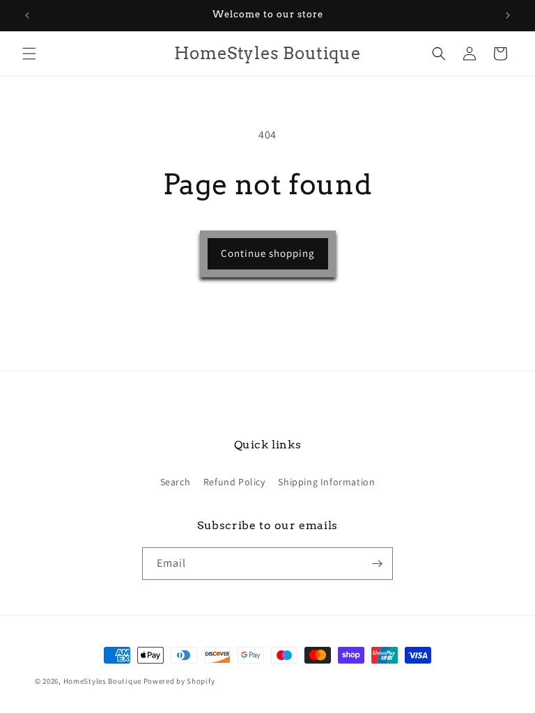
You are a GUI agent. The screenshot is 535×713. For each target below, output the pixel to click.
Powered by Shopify (179, 681)
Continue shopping (268, 253)
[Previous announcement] (27, 15)
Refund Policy (234, 482)
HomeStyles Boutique (103, 681)
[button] (29, 53)
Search (175, 482)
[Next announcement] (508, 15)
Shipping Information (326, 482)
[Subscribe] (377, 563)
